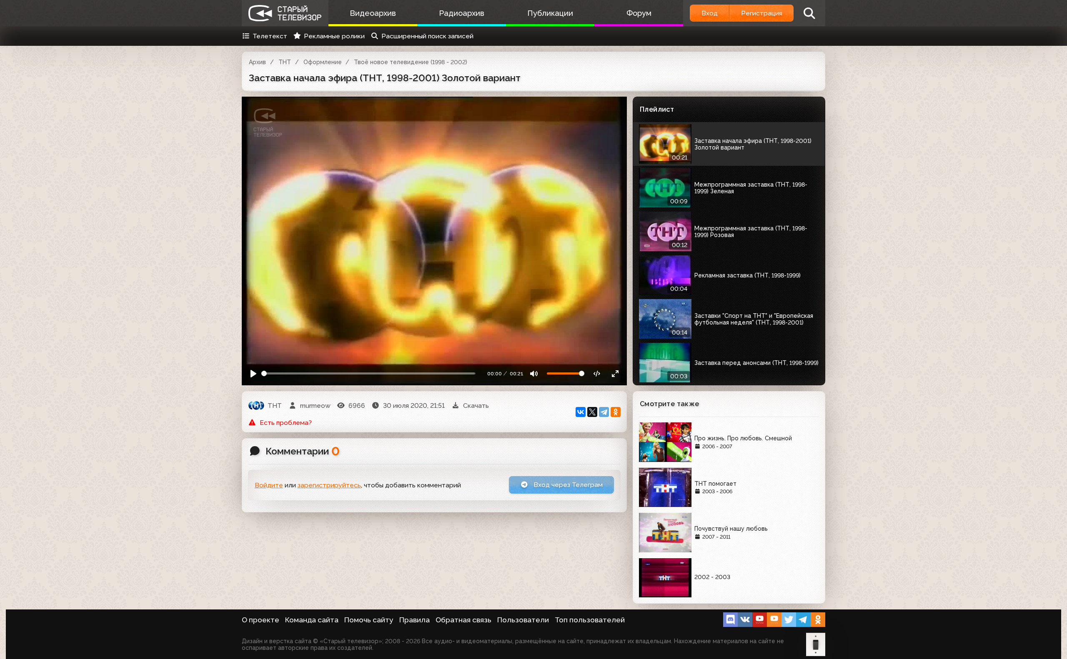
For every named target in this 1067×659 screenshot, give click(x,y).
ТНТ (284, 62)
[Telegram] (604, 412)
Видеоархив (373, 13)
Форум (638, 13)
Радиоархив (461, 13)
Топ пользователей (590, 620)
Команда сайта (311, 620)
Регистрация (761, 13)
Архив (257, 62)
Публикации (550, 13)
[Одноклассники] (616, 412)
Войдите (269, 485)
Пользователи (523, 620)
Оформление (322, 62)
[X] (592, 412)
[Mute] (534, 373)
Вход (709, 13)
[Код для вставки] (597, 373)
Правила (414, 620)
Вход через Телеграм (567, 485)
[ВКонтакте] (581, 412)
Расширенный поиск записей (427, 36)
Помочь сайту (368, 620)
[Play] (253, 373)
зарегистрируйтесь (329, 485)
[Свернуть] (615, 373)
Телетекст (270, 36)
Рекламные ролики (334, 36)
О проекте (260, 620)
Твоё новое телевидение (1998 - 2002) (410, 62)
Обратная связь (463, 620)
